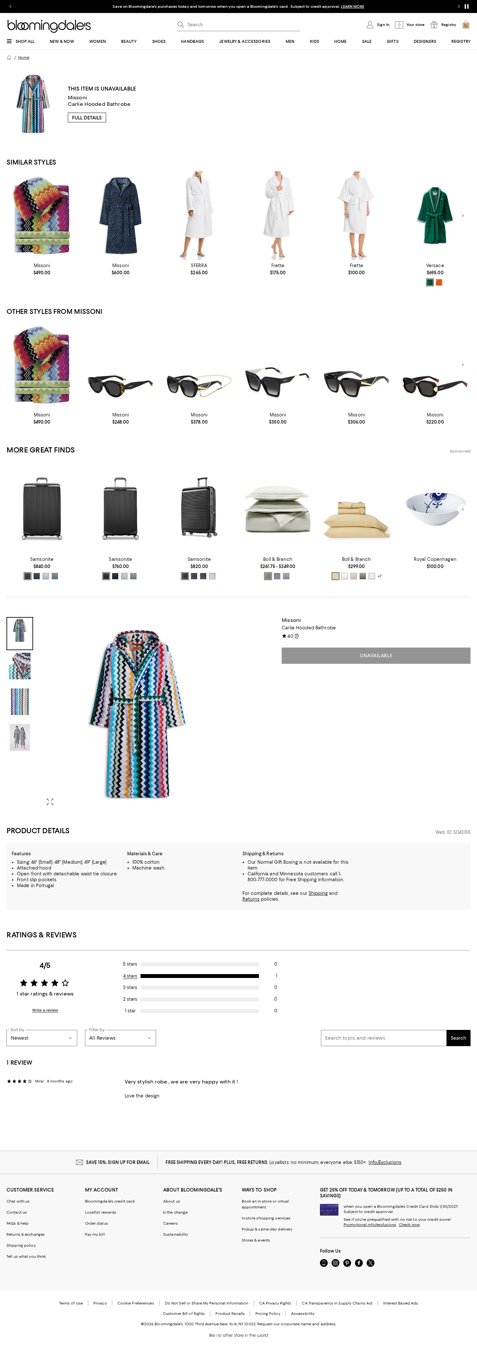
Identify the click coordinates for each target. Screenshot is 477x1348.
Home (23, 57)
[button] (120, 714)
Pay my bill (95, 1234)
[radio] (430, 282)
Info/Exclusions (385, 1162)
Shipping (318, 893)
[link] (41, 269)
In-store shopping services (266, 1218)
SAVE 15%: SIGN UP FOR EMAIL (118, 1162)
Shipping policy (21, 1245)
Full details (87, 118)
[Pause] (467, 6)
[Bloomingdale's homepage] (9, 57)
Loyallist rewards (100, 1212)
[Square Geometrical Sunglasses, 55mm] (199, 365)
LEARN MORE (352, 6)
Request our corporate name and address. (296, 1324)
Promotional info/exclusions (370, 1224)
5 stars (130, 964)
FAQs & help (17, 1223)
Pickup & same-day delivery (267, 1229)
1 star (130, 1010)
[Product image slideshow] (138, 714)
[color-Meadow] (268, 576)
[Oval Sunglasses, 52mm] (120, 365)
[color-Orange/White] (439, 282)
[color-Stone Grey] (212, 576)
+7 (380, 576)
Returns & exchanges (25, 1234)
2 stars (130, 999)
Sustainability (175, 1234)
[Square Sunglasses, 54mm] (277, 365)
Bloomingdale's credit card (110, 1201)
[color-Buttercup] (335, 576)
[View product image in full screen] (50, 802)
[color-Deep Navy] (36, 576)
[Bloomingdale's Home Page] (49, 26)
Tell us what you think (26, 1256)
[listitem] (238, 6)
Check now (409, 1224)
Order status (96, 1223)
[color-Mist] (372, 576)
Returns (251, 899)
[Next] (463, 215)
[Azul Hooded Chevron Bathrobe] (120, 215)
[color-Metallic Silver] (46, 576)
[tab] (19, 633)
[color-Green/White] (430, 282)
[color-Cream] (344, 576)
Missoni (77, 97)
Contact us (16, 1212)
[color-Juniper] (363, 576)
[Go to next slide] (459, 6)
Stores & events (256, 1240)
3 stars (130, 987)
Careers (170, 1223)
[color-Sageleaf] (286, 576)
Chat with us (18, 1201)
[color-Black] (27, 576)
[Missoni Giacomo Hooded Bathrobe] (41, 215)
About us (171, 1201)
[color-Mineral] (277, 576)
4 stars (130, 976)
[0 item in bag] (466, 24)
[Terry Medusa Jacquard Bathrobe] (435, 215)
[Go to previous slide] (10, 6)
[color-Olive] (203, 576)
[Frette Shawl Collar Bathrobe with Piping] (277, 215)
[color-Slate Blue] (55, 576)
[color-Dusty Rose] (353, 576)
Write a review (45, 1010)
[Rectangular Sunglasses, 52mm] (435, 365)
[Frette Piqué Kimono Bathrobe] (356, 215)
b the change (175, 1212)
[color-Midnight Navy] (194, 576)
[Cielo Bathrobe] (199, 215)
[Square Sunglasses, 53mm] (356, 365)
